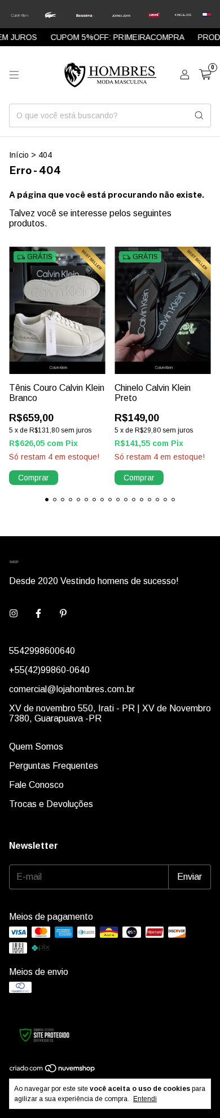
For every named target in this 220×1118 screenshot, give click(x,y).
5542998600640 (42, 651)
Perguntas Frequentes (53, 765)
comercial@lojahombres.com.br (72, 689)
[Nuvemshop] (52, 1070)
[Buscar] (199, 115)
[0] (205, 75)
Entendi (145, 1099)
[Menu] (14, 75)
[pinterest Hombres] (63, 614)
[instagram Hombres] (13, 614)
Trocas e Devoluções (51, 804)
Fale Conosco (36, 785)
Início (19, 154)
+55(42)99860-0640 (49, 670)
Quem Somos (36, 746)
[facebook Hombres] (38, 614)
